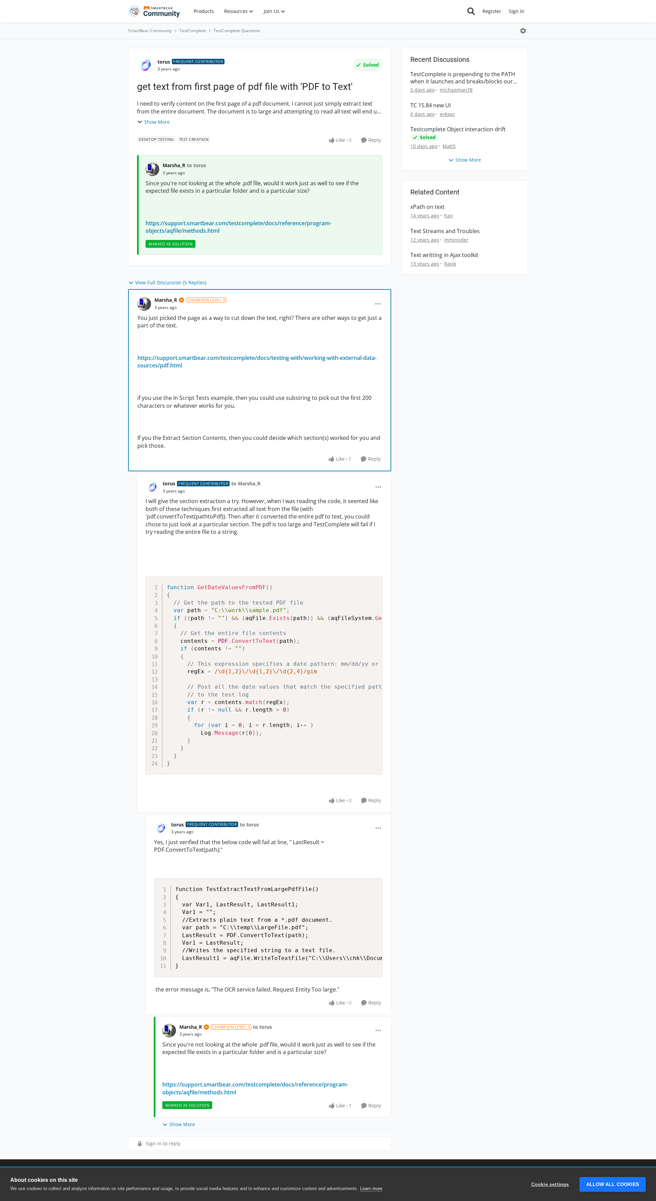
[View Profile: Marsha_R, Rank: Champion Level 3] (144, 304)
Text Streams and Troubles (445, 231)
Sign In (516, 11)
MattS (449, 146)
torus (164, 61)
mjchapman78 (456, 89)
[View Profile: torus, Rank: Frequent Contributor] (145, 65)
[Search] (471, 11)
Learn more (371, 1188)
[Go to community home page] (154, 11)
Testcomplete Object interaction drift (458, 129)
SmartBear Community (150, 30)
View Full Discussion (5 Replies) (170, 282)
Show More (157, 122)
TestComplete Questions (237, 30)
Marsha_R (174, 165)
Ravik (450, 263)
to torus (196, 165)
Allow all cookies (612, 1184)
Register (491, 11)
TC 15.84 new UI (430, 105)
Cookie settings (550, 1184)
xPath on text (427, 207)
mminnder (456, 240)
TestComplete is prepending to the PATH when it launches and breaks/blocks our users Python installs (462, 78)
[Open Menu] (523, 31)
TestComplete (192, 30)
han (448, 215)
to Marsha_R (245, 483)
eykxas (447, 114)
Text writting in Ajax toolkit (444, 255)
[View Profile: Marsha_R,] (152, 169)
